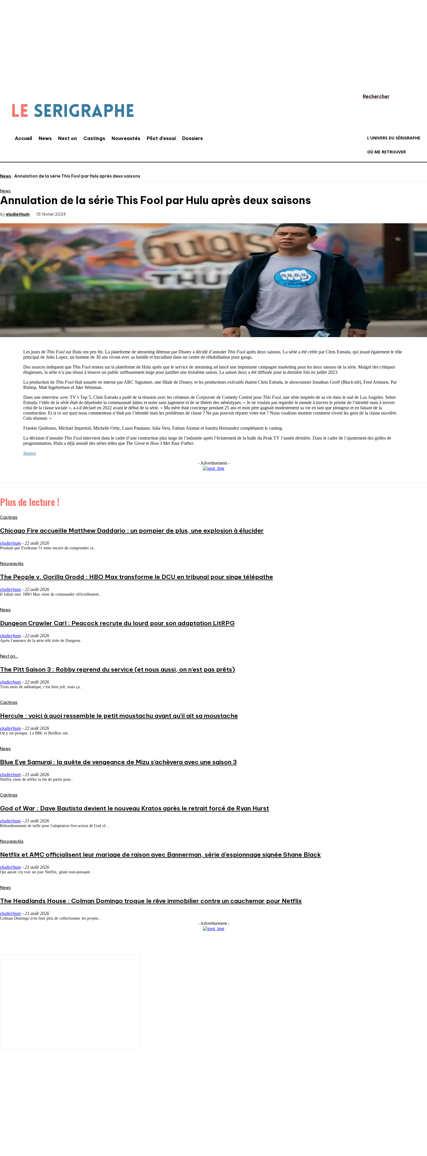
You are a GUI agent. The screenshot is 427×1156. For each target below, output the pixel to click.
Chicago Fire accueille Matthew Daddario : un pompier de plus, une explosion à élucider (132, 530)
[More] (166, 214)
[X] (103, 213)
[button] (370, 96)
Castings (8, 517)
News (5, 176)
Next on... (9, 656)
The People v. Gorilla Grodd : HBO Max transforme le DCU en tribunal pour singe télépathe (136, 577)
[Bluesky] (94, 1117)
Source (29, 453)
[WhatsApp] (145, 213)
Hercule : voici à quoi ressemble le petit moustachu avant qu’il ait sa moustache (119, 716)
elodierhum (18, 214)
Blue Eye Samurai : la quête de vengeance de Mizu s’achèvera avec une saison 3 (118, 762)
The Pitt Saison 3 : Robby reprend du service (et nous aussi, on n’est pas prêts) (117, 669)
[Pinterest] (124, 213)
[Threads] (112, 1117)
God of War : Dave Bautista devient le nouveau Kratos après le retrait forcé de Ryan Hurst (134, 808)
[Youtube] (77, 1117)
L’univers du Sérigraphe (43, 1097)
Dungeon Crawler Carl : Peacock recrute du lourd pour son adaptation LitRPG (117, 623)
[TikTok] (42, 1117)
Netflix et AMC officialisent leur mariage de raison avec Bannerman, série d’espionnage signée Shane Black (160, 854)
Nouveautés (12, 563)
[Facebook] (82, 213)
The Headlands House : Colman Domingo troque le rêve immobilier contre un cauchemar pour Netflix (151, 901)
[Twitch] (59, 1117)
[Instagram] (24, 1117)
